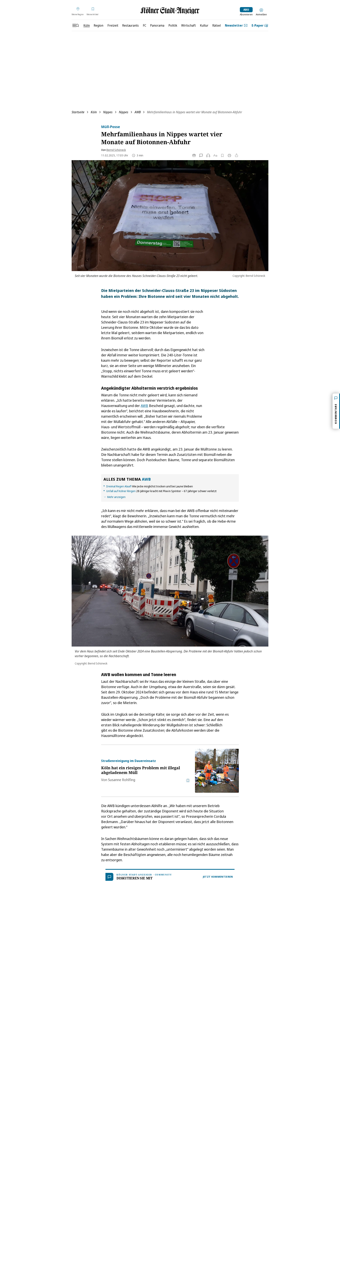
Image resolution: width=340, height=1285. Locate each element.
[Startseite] (170, 10)
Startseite (78, 112)
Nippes (108, 112)
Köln (94, 112)
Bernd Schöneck (116, 150)
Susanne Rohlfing (121, 779)
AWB (138, 112)
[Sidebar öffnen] (75, 25)
